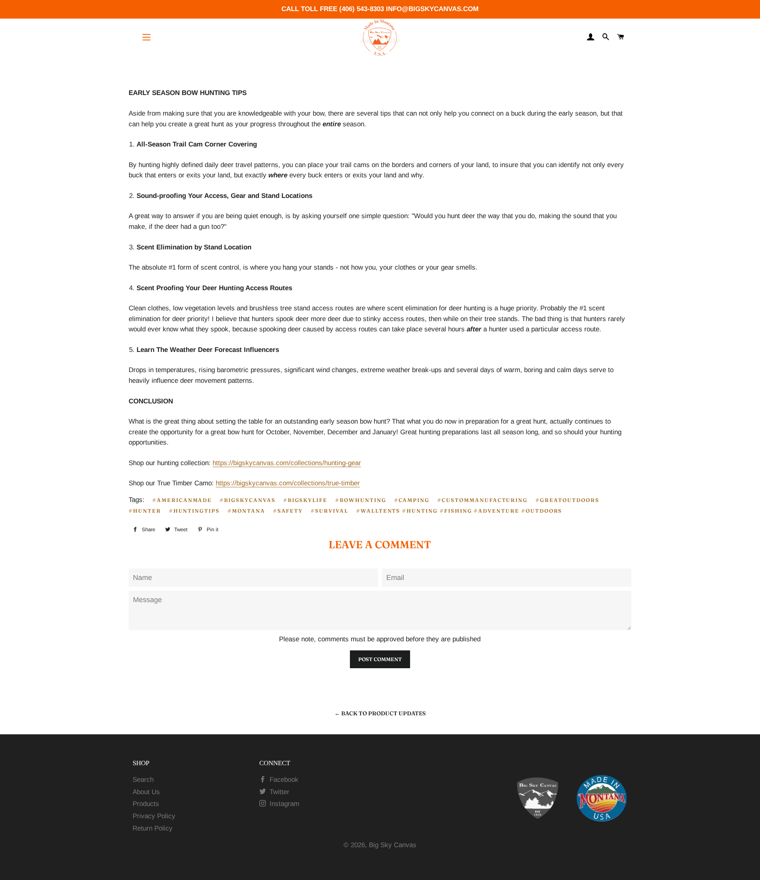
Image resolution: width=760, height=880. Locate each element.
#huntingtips (194, 510)
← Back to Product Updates (380, 713)
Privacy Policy (154, 816)
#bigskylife (305, 500)
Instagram (283, 804)
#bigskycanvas (247, 500)
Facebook (283, 779)
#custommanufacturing (482, 500)
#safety (288, 510)
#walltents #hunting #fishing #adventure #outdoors (459, 510)
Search (143, 779)
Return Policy (153, 828)
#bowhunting (360, 500)
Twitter (278, 792)
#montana (246, 510)
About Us (146, 792)
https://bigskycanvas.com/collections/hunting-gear (287, 463)
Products (146, 804)
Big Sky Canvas (392, 845)
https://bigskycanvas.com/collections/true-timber (288, 483)
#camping (412, 500)
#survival (329, 510)
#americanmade (182, 500)
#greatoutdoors (567, 500)
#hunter (145, 510)
